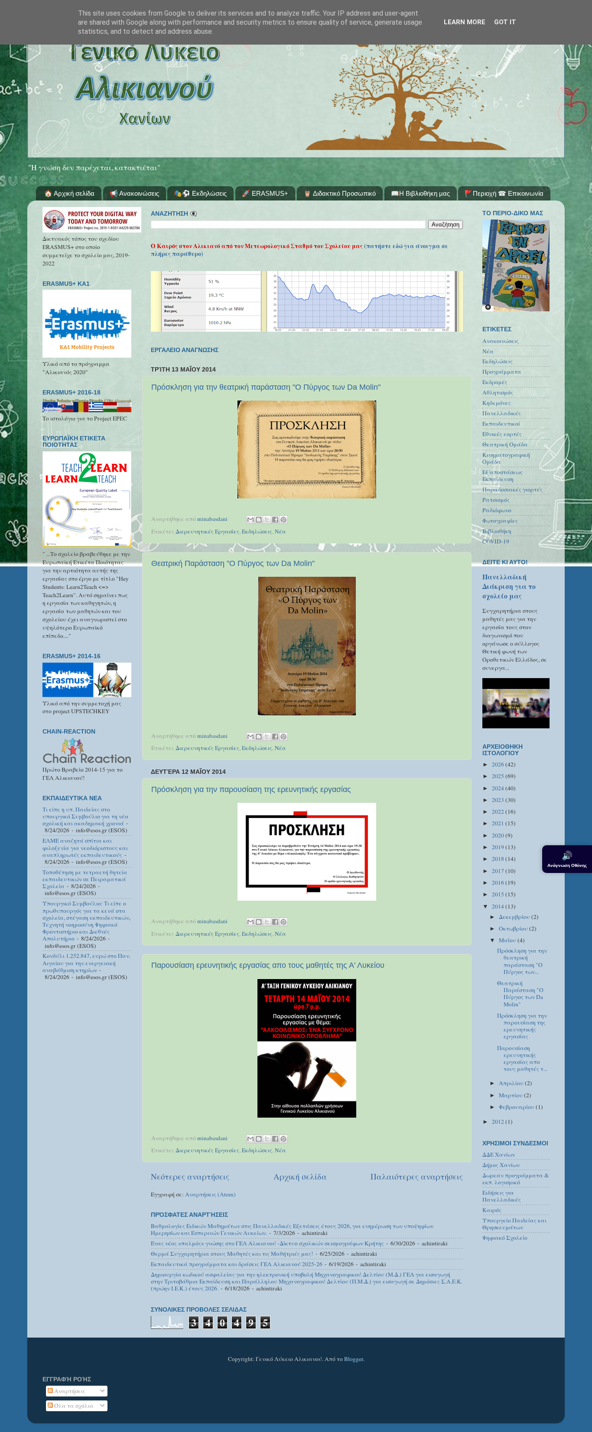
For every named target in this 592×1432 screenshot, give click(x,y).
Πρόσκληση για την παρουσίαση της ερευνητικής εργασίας (251, 789)
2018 (498, 859)
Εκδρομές (494, 382)
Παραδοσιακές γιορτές (512, 489)
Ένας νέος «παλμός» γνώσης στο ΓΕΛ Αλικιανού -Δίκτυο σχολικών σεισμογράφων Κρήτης (267, 1243)
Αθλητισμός (497, 392)
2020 (498, 835)
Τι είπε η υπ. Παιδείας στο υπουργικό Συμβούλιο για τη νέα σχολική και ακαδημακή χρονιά (85, 816)
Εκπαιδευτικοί (501, 423)
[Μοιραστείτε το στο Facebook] (275, 519)
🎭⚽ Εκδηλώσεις (200, 193)
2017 (498, 871)
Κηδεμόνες (496, 403)
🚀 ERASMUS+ (265, 193)
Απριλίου (512, 1083)
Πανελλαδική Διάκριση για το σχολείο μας (509, 586)
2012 (498, 1121)
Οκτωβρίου (514, 928)
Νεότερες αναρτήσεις (190, 1176)
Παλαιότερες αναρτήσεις (417, 1176)
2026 (498, 764)
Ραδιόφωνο (496, 510)
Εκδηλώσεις (257, 531)
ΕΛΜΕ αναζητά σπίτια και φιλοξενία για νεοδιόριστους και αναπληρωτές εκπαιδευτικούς (85, 847)
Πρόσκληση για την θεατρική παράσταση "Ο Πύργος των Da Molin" (266, 387)
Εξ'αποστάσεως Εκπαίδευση (502, 475)
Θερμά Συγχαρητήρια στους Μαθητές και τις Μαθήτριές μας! (232, 1253)
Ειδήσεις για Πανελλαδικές (501, 1196)
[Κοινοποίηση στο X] (267, 519)
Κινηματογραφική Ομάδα (506, 458)
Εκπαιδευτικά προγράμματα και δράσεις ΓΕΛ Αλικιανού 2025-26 (236, 1264)
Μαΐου (508, 940)
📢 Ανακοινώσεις (134, 193)
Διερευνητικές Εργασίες (207, 531)
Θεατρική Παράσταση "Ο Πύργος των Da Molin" (233, 563)
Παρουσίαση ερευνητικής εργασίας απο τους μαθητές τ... (522, 1058)
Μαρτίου (511, 1095)
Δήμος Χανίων (501, 1165)
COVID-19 (495, 541)
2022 (498, 811)
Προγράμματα (501, 371)
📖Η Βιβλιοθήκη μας (420, 193)
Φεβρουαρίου (517, 1107)
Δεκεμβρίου (515, 917)
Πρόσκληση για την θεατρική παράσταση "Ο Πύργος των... (522, 961)
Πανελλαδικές (501, 413)
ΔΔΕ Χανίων (498, 1154)
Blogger (353, 1359)
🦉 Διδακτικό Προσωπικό (339, 193)
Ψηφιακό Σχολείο (504, 1237)
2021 (498, 823)
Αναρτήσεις (69, 1391)
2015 (498, 894)
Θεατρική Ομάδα (505, 444)
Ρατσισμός (496, 500)
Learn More (464, 22)
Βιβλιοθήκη (496, 531)
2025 (498, 776)
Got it (505, 22)
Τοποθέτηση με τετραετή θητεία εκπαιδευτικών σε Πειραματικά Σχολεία (84, 879)
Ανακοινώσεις (500, 341)
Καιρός (491, 1210)
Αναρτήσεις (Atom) (210, 1194)
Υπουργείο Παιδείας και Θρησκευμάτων (514, 1223)
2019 (498, 847)
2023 (498, 800)
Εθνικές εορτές (502, 434)
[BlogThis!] (258, 519)
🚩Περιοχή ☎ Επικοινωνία (504, 193)
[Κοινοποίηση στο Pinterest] (283, 519)
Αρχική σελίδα (300, 1176)
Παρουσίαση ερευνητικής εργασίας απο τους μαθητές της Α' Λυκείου (267, 965)
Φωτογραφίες (500, 520)
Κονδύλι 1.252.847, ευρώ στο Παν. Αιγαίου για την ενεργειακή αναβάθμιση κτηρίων (86, 962)
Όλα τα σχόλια (73, 1405)
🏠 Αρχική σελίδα (69, 193)
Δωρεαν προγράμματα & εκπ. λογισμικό (515, 1178)
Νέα (280, 531)
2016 (498, 882)
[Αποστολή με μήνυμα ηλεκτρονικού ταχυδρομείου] (250, 519)
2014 (498, 906)
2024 (498, 788)
